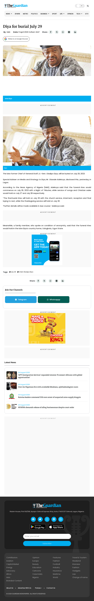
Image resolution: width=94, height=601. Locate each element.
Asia (8, 577)
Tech (78, 14)
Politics (34, 14)
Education (36, 567)
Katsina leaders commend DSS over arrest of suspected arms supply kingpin (49, 397)
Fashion (56, 561)
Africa (8, 574)
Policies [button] (38, 588)
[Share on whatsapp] (63, 32)
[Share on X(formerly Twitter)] (57, 32)
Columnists (37, 574)
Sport (54, 14)
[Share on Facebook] (50, 32)
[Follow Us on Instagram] (47, 519)
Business (44, 14)
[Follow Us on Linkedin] (53, 519)
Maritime (56, 574)
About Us (9, 588)
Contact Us (51, 588)
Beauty (35, 564)
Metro (25, 14)
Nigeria (35, 577)
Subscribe (47, 543)
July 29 (13, 272)
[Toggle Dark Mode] (79, 6)
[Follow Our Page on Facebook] (33, 519)
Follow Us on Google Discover (18, 39)
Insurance (57, 571)
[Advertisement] (47, 456)
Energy (9, 567)
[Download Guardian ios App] (56, 527)
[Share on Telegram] (69, 32)
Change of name (80, 577)
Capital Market (12, 564)
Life (61, 14)
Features (57, 557)
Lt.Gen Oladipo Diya (26, 272)
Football (56, 564)
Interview (76, 564)
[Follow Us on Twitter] (40, 519)
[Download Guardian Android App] (38, 527)
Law (74, 574)
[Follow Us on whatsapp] (60, 519)
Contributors (11, 557)
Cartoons (36, 571)
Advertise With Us (24, 588)
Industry (56, 567)
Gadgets (76, 571)
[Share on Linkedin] (75, 32)
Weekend (76, 561)
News (8, 14)
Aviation (9, 561)
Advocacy (10, 571)
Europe (35, 561)
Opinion (70, 14)
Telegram (22, 299)
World (55, 577)
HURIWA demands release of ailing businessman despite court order (46, 407)
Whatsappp (55, 299)
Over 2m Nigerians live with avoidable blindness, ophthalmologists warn (48, 387)
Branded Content (14, 580)
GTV (86, 14)
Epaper (17, 14)
